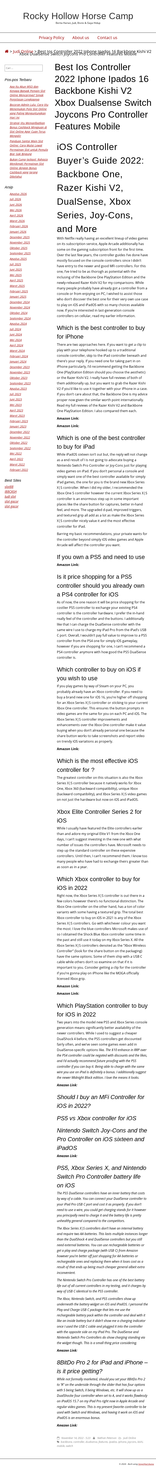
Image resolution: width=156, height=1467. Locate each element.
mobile (61, 1446)
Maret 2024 (17, 351)
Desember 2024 (20, 302)
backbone (66, 1442)
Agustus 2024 (18, 324)
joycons (132, 1442)
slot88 (9, 487)
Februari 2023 (19, 421)
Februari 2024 (19, 356)
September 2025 (20, 253)
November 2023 (20, 372)
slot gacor (11, 501)
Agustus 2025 (18, 259)
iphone (122, 1442)
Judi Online (129, 1438)
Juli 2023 (15, 394)
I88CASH (11, 491)
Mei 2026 (16, 210)
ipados (113, 1442)
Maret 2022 (17, 464)
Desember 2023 (20, 367)
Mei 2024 (16, 340)
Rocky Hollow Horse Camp (78, 16)
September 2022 (20, 448)
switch (69, 1446)
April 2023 (16, 410)
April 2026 (16, 215)
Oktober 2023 (18, 378)
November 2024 (20, 307)
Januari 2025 (18, 297)
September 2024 (20, 318)
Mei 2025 (16, 275)
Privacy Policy (51, 37)
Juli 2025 (15, 264)
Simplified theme (146, 1464)
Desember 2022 (20, 432)
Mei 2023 (16, 405)
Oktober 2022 (18, 443)
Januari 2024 (18, 361)
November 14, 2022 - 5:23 (75, 1438)
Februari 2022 (19, 470)
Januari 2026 (18, 232)
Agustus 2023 (18, 389)
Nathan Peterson (107, 1438)
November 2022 (20, 437)
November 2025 (20, 242)
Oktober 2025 (18, 248)
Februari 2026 (19, 226)
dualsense (91, 1442)
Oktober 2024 (18, 313)
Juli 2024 (15, 329)
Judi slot (10, 496)
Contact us (107, 37)
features (103, 1442)
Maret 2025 (17, 286)
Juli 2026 (15, 199)
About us (80, 37)
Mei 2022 (16, 453)
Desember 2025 (20, 237)
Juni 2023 (16, 399)
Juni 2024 (16, 334)
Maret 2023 (17, 416)
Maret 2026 (17, 221)
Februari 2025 (19, 291)
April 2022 (16, 459)
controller (78, 1442)
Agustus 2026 (18, 194)
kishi (140, 1442)
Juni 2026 (16, 205)
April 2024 (16, 345)
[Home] (7, 51)
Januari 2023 (18, 426)
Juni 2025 (16, 269)
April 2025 (16, 280)
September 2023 (20, 383)
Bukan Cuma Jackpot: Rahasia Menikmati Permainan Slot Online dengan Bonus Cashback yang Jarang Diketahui (29, 168)
